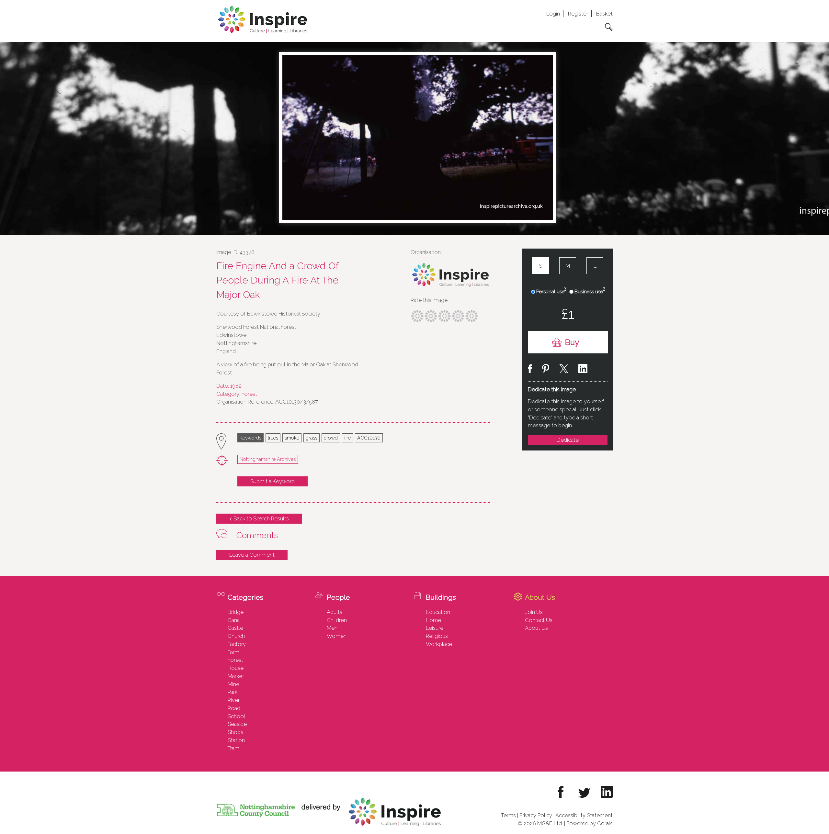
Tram (233, 748)
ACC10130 (368, 437)
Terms (508, 815)
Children (337, 620)
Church (236, 636)
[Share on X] (563, 369)
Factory (237, 644)
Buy (572, 342)
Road (234, 708)
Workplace (439, 644)
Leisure (434, 628)
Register (578, 13)
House (236, 668)
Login (553, 13)
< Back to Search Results (259, 518)
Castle (235, 628)
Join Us (534, 612)
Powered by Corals (589, 823)
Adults (334, 612)
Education (438, 612)
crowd (331, 437)
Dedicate (568, 440)
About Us (536, 628)
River (234, 700)
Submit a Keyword (272, 481)
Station (236, 740)
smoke (292, 437)
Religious (437, 636)
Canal (234, 620)
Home (433, 620)
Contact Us (538, 620)
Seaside (237, 724)
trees (273, 437)
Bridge (236, 612)
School (236, 716)
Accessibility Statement (584, 815)
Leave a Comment (252, 554)
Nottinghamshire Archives (268, 459)
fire (347, 437)
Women (336, 636)
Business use (589, 291)
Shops (235, 732)
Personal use (551, 291)
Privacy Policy (535, 815)
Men (332, 628)
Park (232, 692)
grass (311, 437)
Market (236, 676)
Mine (233, 684)
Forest (235, 660)
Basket (604, 13)
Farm (233, 652)
